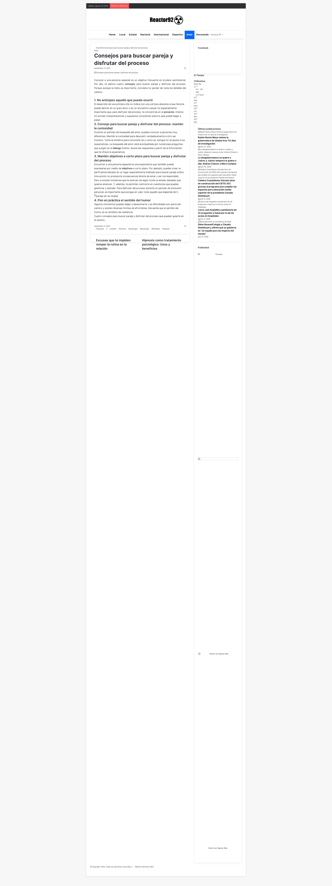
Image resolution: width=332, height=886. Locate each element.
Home (112, 34)
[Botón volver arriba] (87, 875)
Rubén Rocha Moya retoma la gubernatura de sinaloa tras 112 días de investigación (217, 140)
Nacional (145, 34)
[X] (89, 872)
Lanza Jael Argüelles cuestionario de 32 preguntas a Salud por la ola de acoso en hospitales (217, 213)
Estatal (133, 34)
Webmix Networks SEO (144, 867)
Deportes (177, 34)
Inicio (97, 48)
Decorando (202, 34)
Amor (189, 34)
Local (122, 34)
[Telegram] (92, 872)
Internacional (161, 34)
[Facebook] (90, 869)
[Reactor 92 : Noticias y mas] (166, 19)
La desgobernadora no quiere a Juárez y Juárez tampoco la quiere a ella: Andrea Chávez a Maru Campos (217, 160)
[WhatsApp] (91, 872)
